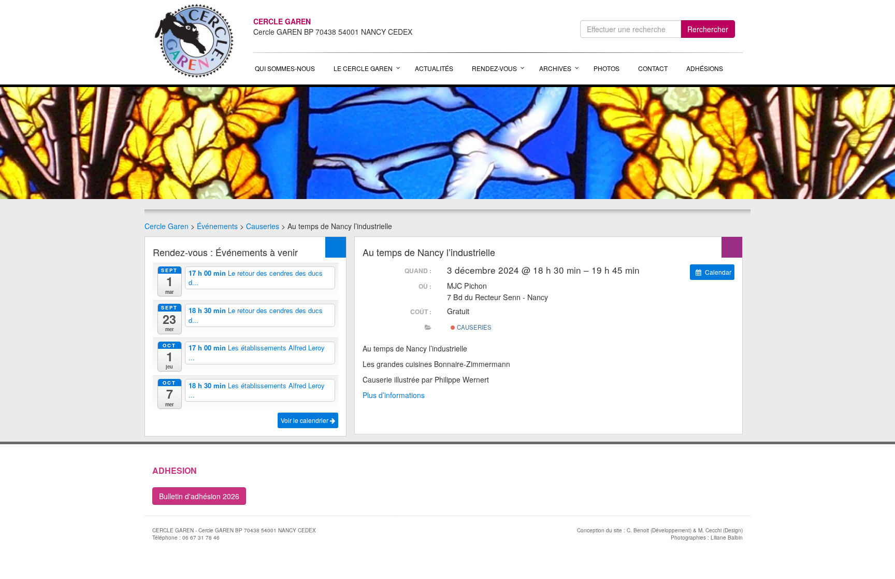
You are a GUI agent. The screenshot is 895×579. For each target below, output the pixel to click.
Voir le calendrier (305, 420)
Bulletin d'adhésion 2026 (199, 496)
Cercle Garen (167, 226)
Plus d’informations (394, 395)
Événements (217, 226)
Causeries (262, 226)
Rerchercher (707, 29)
